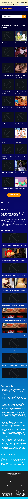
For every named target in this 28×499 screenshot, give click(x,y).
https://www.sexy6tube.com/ (21, 485)
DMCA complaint (4, 225)
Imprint (14, 472)
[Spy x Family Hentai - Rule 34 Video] (21, 56)
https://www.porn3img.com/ (20, 493)
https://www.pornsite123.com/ (7, 488)
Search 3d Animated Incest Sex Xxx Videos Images (13, 464)
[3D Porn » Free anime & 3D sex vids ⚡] (21, 170)
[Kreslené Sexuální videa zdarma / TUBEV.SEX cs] (8, 154)
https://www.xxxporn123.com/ (7, 493)
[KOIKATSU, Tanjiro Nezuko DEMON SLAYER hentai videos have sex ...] (8, 89)
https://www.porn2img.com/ (20, 492)
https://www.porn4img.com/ (20, 494)
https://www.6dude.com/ (7, 487)
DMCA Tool (18, 473)
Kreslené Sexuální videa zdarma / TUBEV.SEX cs (12, 156)
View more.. (14, 195)
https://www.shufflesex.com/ (7, 489)
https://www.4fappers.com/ (7, 484)
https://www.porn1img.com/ (20, 491)
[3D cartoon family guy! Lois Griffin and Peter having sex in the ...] (21, 186)
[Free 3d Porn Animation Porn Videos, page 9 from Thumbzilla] (21, 73)
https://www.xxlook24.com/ (7, 495)
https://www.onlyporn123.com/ (21, 490)
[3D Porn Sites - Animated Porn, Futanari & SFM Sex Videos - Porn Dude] (8, 40)
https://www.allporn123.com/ (21, 489)
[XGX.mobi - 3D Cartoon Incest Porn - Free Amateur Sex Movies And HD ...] (21, 154)
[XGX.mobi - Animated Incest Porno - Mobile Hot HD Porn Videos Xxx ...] (8, 73)
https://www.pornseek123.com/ (21, 487)
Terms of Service (19, 472)
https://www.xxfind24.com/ (7, 494)
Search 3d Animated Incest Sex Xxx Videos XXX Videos (14, 459)
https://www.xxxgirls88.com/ (21, 484)
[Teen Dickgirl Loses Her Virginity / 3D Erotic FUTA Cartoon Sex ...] (8, 121)
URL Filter (14, 473)
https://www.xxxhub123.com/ (7, 492)
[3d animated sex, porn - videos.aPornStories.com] (21, 105)
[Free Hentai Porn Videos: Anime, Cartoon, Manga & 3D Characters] (8, 137)
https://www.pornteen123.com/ (21, 488)
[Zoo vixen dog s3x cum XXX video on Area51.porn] (21, 40)
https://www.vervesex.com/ (7, 490)
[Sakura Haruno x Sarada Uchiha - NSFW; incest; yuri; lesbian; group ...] (8, 186)
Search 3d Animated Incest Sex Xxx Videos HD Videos (14, 460)
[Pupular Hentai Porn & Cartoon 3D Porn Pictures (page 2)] (21, 137)
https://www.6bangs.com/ (7, 486)
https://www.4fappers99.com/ (7, 485)
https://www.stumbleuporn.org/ (21, 495)
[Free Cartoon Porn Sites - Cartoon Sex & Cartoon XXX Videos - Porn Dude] (8, 170)
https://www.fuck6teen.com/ (21, 486)
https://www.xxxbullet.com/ (7, 491)
